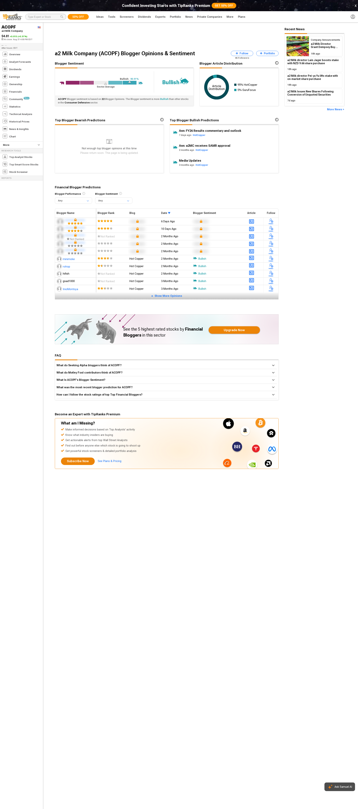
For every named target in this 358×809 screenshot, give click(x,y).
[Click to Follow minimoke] (271, 259)
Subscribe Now (78, 461)
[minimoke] (59, 259)
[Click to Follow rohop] (271, 266)
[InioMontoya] (59, 289)
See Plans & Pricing (109, 461)
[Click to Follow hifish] (271, 274)
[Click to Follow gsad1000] (271, 281)
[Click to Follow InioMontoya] (271, 289)
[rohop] (59, 266)
